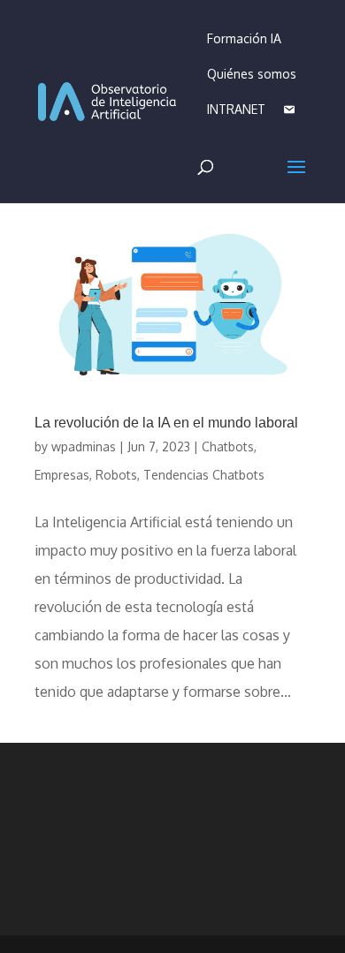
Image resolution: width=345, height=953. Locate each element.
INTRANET (236, 109)
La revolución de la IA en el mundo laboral (166, 422)
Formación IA (244, 38)
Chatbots (228, 446)
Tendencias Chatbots (203, 474)
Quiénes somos (251, 73)
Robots (116, 474)
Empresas (61, 474)
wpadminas (83, 446)
